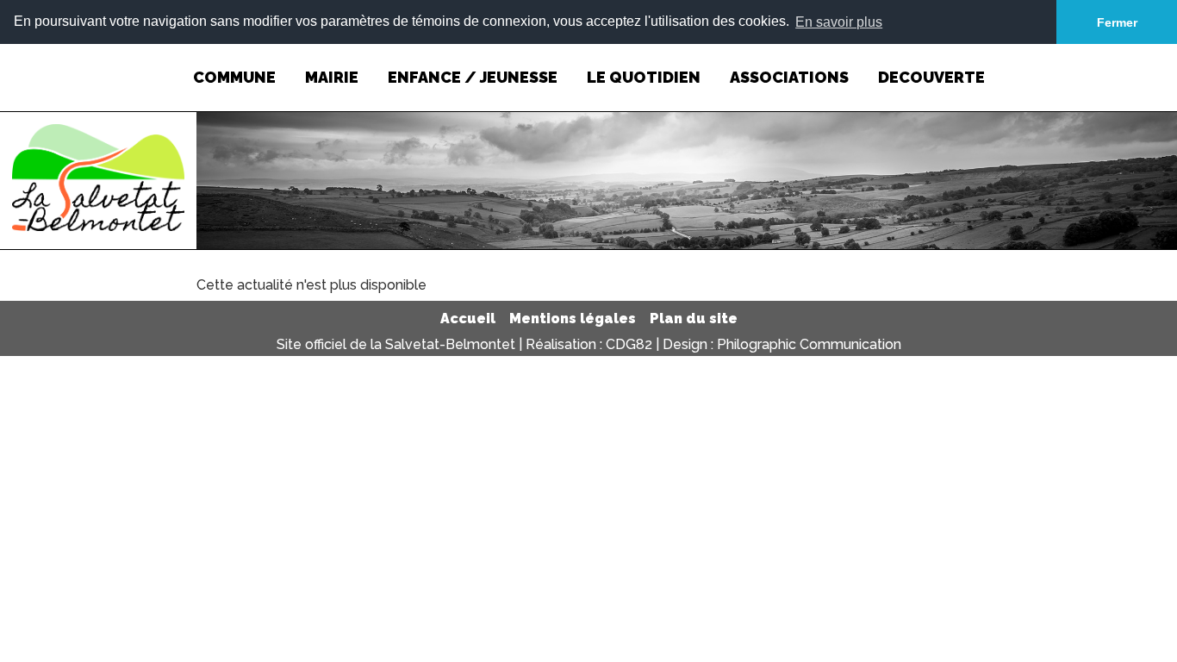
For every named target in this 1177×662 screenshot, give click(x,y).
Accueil (467, 318)
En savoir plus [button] (838, 22)
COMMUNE (234, 77)
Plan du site (694, 318)
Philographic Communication (809, 344)
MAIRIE (331, 77)
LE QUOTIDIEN (644, 77)
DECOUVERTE (931, 77)
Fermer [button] (1117, 22)
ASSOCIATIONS (789, 77)
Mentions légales (572, 318)
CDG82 (629, 344)
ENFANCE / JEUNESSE (472, 77)
